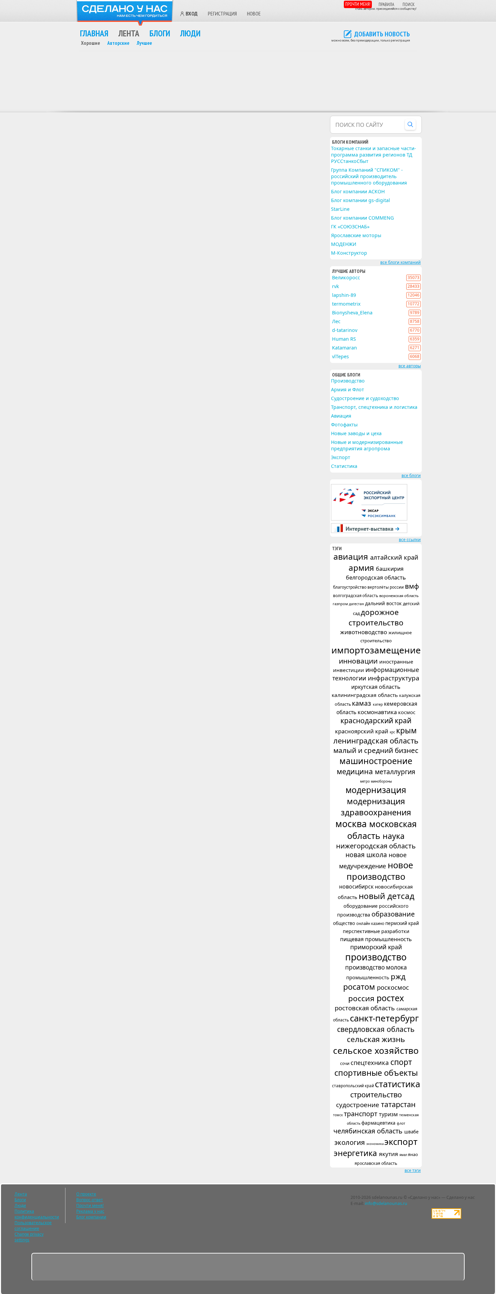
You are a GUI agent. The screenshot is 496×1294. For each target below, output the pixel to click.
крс (393, 732)
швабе (411, 1132)
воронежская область (399, 595)
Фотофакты (344, 424)
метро (365, 781)
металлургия (395, 771)
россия (362, 998)
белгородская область (376, 577)
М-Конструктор (349, 253)
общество (344, 923)
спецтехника (370, 1063)
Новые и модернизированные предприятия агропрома (367, 445)
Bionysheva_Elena (352, 312)
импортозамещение (376, 650)
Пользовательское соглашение (33, 1225)
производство (376, 957)
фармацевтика (379, 1123)
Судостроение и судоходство (365, 398)
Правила (386, 4)
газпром (341, 603)
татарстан (398, 1104)
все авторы (409, 366)
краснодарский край (375, 720)
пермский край (402, 923)
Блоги (159, 33)
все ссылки (410, 539)
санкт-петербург (384, 1018)
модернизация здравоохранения (376, 806)
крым (406, 730)
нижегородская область (376, 845)
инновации (359, 661)
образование (393, 914)
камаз (362, 703)
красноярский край (362, 731)
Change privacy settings (29, 1237)
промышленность (368, 977)
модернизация (376, 789)
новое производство (380, 870)
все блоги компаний (400, 262)
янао (413, 1154)
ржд (398, 976)
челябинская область (368, 1130)
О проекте (86, 1194)
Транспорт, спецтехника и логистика (374, 407)
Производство (348, 380)
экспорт (400, 1141)
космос (406, 712)
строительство (376, 1094)
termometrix (346, 304)
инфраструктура (393, 678)
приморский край (376, 947)
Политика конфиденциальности (37, 1214)
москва (352, 824)
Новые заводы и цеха (356, 433)
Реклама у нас (90, 1211)
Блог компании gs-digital (360, 200)
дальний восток (384, 603)
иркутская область (376, 687)
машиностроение (375, 760)
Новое (254, 13)
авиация (351, 556)
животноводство (364, 632)
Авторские (118, 43)
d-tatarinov (344, 330)
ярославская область (376, 1163)
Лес (336, 321)
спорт (401, 1062)
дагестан (357, 603)
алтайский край (394, 557)
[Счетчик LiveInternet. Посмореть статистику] (446, 1217)
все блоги (411, 475)
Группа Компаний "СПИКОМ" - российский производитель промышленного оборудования (369, 176)
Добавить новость (382, 34)
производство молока (376, 967)
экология (350, 1142)
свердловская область (376, 1029)
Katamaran (344, 347)
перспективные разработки (376, 931)
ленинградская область (375, 741)
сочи (345, 1063)
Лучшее (144, 43)
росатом (360, 986)
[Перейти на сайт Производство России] (369, 532)
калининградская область (365, 695)
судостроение (358, 1104)
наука (394, 836)
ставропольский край (353, 1085)
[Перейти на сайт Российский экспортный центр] (369, 519)
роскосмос (393, 987)
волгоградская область (356, 595)
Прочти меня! (357, 4)
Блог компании (91, 1217)
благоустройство (350, 587)
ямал (403, 1155)
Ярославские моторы (356, 235)
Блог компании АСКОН (358, 191)
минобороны (381, 781)
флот (401, 1123)
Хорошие (90, 43)
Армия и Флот (347, 389)
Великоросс (346, 277)
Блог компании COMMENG (362, 218)
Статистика (344, 466)
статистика (397, 1084)
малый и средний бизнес (375, 750)
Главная (94, 33)
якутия (389, 1154)
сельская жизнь (376, 1039)
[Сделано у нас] (125, 13)
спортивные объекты (376, 1072)
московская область (382, 829)
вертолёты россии (386, 587)
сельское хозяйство (376, 1050)
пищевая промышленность (376, 939)
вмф (412, 586)
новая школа (367, 854)
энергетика (356, 1153)
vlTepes (340, 356)
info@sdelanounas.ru (386, 1203)
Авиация (341, 416)
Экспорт (340, 457)
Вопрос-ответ (89, 1200)
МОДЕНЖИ (343, 244)
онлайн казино (370, 923)
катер (378, 704)
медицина (356, 771)
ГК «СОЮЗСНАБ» (350, 226)
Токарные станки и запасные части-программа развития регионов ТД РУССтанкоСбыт (373, 154)
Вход (192, 14)
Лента (128, 33)
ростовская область (365, 1008)
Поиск (409, 4)
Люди (190, 33)
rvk (335, 286)
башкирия (390, 568)
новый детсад (386, 895)
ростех (390, 998)
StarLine (340, 209)
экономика (375, 1144)
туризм (389, 1114)
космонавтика (378, 712)
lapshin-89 (344, 295)
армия (362, 567)
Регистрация (222, 13)
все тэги (413, 1170)
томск (338, 1115)
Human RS (344, 339)
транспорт (361, 1113)
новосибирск (357, 886)
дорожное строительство (376, 617)
